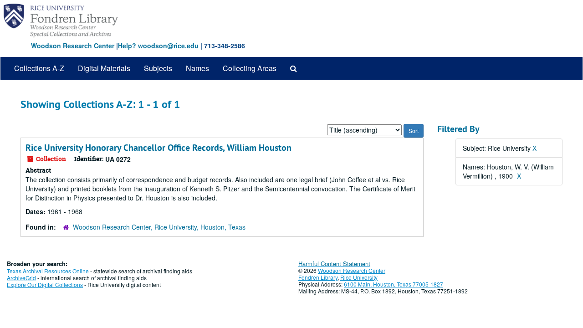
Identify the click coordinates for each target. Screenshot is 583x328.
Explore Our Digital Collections (45, 284)
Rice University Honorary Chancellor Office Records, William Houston (159, 148)
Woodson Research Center (72, 45)
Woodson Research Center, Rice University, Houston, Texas (159, 226)
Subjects (158, 68)
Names (197, 68)
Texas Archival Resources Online (48, 271)
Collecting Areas (249, 68)
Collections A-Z (39, 68)
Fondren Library (318, 277)
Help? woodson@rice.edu (158, 45)
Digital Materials (104, 68)
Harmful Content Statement (334, 263)
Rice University (359, 277)
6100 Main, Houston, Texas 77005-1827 (393, 284)
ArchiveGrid (21, 278)
